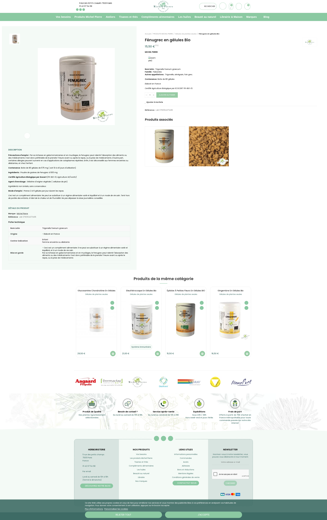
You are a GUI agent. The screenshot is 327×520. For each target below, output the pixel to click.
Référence (13, 217)
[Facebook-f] (156, 438)
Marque (11, 213)
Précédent (308, 34)
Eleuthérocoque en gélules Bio (141, 290)
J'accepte (203, 514)
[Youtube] (80, 9)
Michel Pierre (22, 213)
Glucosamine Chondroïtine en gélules (96, 290)
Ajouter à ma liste (154, 102)
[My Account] (239, 6)
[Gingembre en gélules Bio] (230, 320)
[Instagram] (83, 9)
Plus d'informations (94, 509)
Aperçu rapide (112, 308)
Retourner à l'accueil (311, 34)
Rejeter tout (123, 514)
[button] (69, 324)
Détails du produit (18, 208)
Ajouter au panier (167, 95)
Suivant (315, 34)
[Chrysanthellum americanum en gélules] (165, 146)
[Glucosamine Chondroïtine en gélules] (96, 320)
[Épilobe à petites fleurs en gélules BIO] (186, 320)
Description (15, 149)
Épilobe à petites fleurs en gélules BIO (186, 290)
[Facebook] (77, 9)
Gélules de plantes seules (96, 294)
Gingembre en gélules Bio (230, 290)
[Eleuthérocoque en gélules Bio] (141, 320)
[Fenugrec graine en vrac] (209, 146)
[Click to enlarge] (27, 136)
